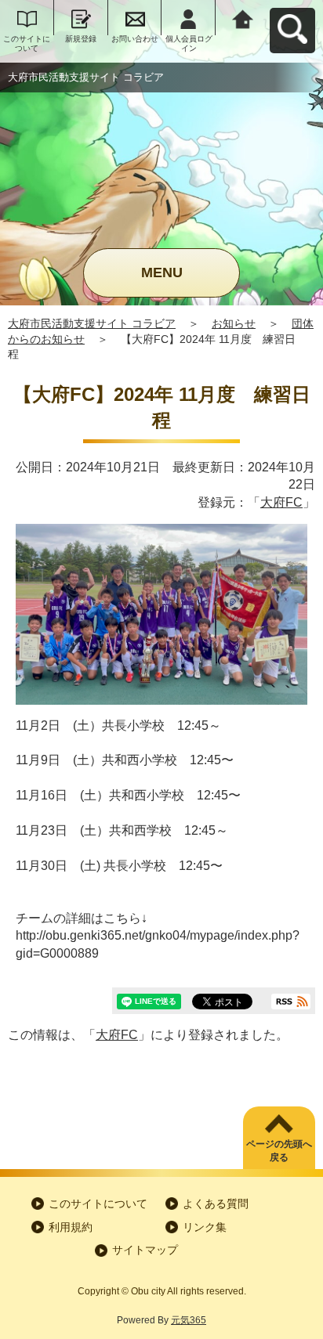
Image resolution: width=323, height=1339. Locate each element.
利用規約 (71, 1227)
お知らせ (234, 323)
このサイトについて (26, 43)
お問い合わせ (134, 38)
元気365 (188, 1320)
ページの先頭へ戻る (279, 1151)
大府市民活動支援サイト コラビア (92, 323)
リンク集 (205, 1227)
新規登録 (80, 38)
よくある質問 (216, 1203)
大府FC (281, 502)
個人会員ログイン (188, 43)
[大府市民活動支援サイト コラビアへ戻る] (242, 17)
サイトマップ (145, 1249)
